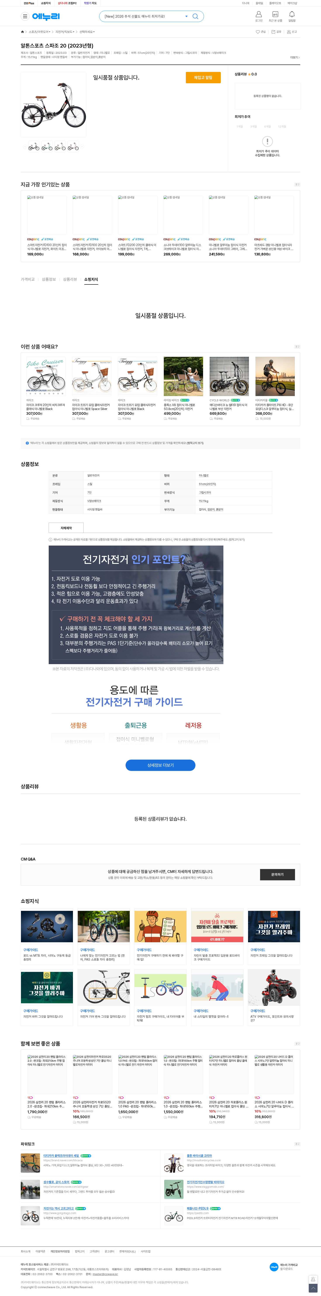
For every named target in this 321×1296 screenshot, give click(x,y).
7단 (89, 492)
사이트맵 (145, 1251)
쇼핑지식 (46, 3)
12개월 (282, 126)
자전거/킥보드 (63, 32)
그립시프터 (205, 492)
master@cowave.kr (105, 1274)
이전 (25, 147)
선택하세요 (86, 32)
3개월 (253, 126)
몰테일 (259, 3)
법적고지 (80, 1251)
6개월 (267, 126)
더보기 (294, 57)
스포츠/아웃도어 (38, 32)
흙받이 (219, 509)
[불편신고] (313, 1279)
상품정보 (49, 279)
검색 (195, 16)
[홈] (22, 32)
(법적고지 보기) (195, 443)
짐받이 (211, 509)
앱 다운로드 (289, 1266)
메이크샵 (292, 3)
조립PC (67, 3)
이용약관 (40, 1251)
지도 (90, 3)
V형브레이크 (94, 501)
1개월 (240, 126)
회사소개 (25, 1251)
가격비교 (28, 279)
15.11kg (203, 501)
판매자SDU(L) (127, 1251)
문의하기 (277, 875)
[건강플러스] (29, 3)
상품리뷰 (70, 279)
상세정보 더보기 (160, 765)
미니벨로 (204, 475)
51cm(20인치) (207, 484)
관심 (263, 31)
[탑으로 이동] (313, 1288)
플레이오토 (275, 3)
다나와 (245, 3)
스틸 (89, 484)
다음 (82, 147)
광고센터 (109, 1251)
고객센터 (94, 1251)
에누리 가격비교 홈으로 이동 (46, 16)
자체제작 (66, 528)
